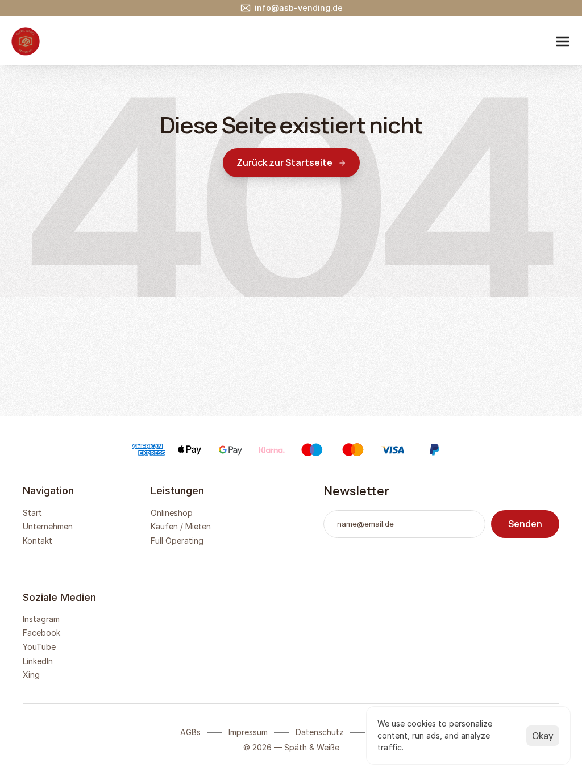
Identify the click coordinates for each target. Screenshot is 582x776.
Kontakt (37, 540)
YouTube (39, 647)
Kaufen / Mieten (181, 526)
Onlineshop (172, 513)
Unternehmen (48, 526)
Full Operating (177, 540)
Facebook (41, 632)
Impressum (248, 732)
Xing (31, 674)
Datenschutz (320, 732)
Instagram (41, 619)
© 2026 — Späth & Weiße (291, 747)
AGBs (190, 732)
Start (32, 513)
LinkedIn (38, 661)
